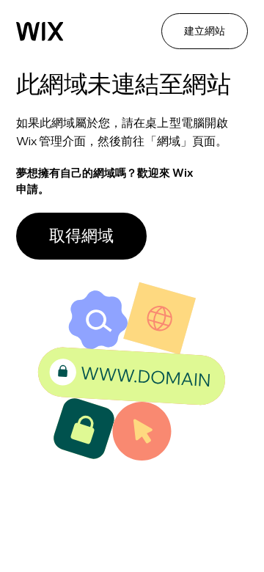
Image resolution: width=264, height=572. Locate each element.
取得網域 (81, 235)
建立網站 (204, 30)
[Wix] (40, 31)
